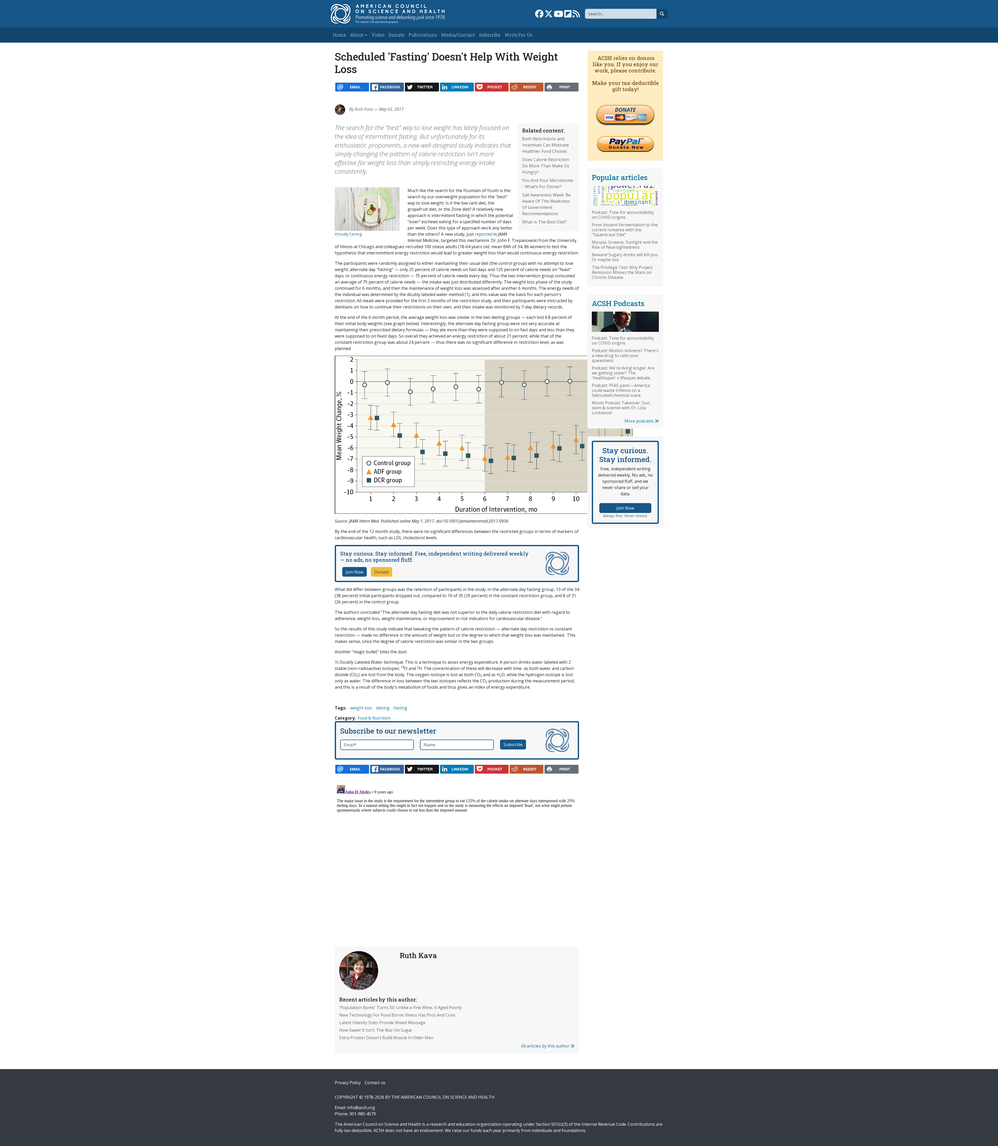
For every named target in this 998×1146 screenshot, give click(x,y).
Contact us (375, 1082)
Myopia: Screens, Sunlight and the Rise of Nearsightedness (625, 244)
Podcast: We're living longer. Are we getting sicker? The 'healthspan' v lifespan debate (623, 373)
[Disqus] (457, 848)
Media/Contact (458, 35)
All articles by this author (545, 1046)
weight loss (361, 708)
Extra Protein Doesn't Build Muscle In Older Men (386, 1037)
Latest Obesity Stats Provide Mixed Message (382, 1022)
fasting (400, 708)
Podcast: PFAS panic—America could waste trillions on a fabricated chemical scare (621, 390)
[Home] (393, 13)
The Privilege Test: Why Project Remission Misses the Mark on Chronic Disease (622, 272)
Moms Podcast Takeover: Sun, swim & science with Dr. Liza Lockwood (621, 408)
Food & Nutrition (374, 718)
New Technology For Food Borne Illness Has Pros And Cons (397, 1015)
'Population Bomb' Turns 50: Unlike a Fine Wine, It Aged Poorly (400, 1007)
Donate (396, 35)
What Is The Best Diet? (544, 222)
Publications (423, 35)
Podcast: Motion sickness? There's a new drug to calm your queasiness (625, 355)
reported (483, 234)
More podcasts (640, 421)
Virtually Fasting (348, 234)
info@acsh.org (361, 1107)
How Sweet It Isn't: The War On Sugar (375, 1030)
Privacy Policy (348, 1082)
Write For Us (518, 35)
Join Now (354, 572)
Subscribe (489, 35)
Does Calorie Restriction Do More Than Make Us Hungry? (545, 166)
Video (377, 35)
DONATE (625, 109)
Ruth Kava (364, 109)
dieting (383, 708)
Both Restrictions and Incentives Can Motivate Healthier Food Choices (545, 145)
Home (339, 35)
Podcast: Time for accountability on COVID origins (623, 214)
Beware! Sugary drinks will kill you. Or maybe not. (625, 257)
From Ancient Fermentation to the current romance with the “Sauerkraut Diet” (625, 230)
